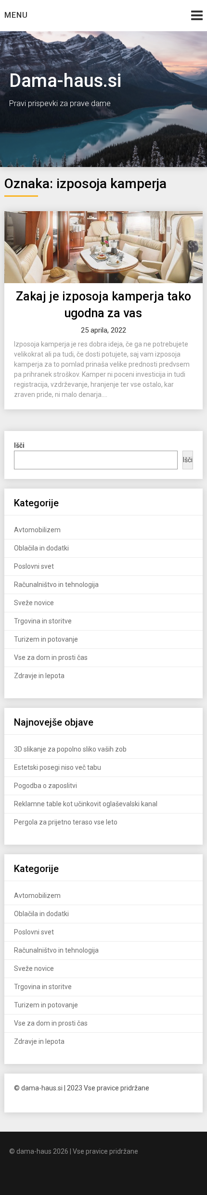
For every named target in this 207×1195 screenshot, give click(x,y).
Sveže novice (34, 603)
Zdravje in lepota (39, 676)
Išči (188, 460)
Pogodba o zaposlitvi (45, 785)
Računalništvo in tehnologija (56, 584)
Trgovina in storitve (43, 621)
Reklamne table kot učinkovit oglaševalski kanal (85, 804)
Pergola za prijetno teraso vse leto (65, 822)
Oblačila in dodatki (41, 548)
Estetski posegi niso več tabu (57, 767)
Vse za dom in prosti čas (51, 657)
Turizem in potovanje (46, 639)
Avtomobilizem (37, 530)
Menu (16, 15)
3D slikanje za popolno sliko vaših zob (70, 749)
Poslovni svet (34, 566)
